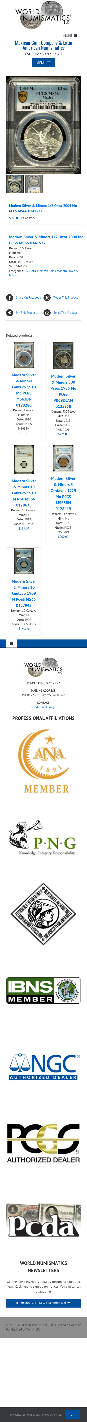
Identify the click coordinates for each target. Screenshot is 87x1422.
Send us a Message (43, 707)
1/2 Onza (30, 271)
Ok (72, 1414)
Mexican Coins (46, 271)
